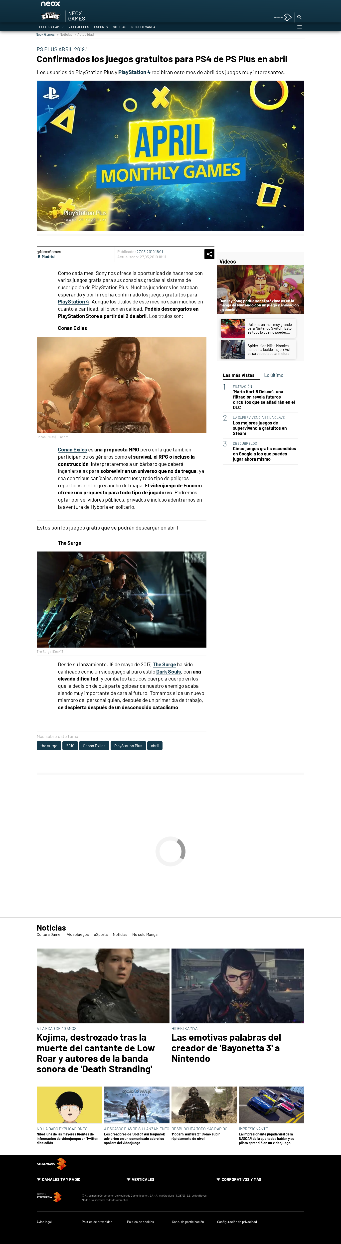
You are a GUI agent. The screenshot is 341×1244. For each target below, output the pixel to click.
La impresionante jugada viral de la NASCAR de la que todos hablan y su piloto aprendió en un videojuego (266, 1138)
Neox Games (45, 34)
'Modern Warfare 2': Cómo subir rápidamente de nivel (195, 1136)
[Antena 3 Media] (57, 1198)
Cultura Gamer (51, 27)
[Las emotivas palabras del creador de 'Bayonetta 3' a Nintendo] (237, 986)
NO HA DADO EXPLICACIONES (62, 1128)
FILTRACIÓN (242, 386)
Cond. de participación (188, 1222)
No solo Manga (143, 27)
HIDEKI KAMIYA (184, 1028)
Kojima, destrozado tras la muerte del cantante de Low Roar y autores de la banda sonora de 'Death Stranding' (96, 1053)
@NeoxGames (49, 251)
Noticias (119, 27)
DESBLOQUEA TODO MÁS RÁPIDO (199, 1128)
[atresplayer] (281, 17)
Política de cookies (140, 1222)
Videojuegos (78, 27)
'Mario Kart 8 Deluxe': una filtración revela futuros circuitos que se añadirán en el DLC (264, 399)
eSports (101, 27)
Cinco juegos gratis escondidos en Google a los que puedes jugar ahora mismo (264, 454)
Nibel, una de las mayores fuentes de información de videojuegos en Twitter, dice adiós (67, 1138)
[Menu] (299, 27)
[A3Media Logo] (52, 1168)
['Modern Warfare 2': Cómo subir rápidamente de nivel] (204, 1105)
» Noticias (64, 34)
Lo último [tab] (273, 375)
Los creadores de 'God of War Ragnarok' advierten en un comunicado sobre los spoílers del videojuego (134, 1138)
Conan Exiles (94, 745)
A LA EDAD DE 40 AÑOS (56, 1028)
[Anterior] (88, 5)
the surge (48, 745)
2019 (70, 745)
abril (155, 745)
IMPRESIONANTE (253, 1128)
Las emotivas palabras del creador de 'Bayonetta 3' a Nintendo (226, 1047)
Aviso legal (44, 1222)
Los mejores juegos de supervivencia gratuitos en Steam (260, 428)
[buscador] (299, 17)
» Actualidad (84, 34)
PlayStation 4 (134, 72)
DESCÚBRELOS (245, 443)
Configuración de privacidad (237, 1222)
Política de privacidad (97, 1222)
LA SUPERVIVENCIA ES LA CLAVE (259, 417)
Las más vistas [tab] (239, 375)
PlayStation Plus (128, 745)
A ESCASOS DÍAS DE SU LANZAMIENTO (136, 1128)
